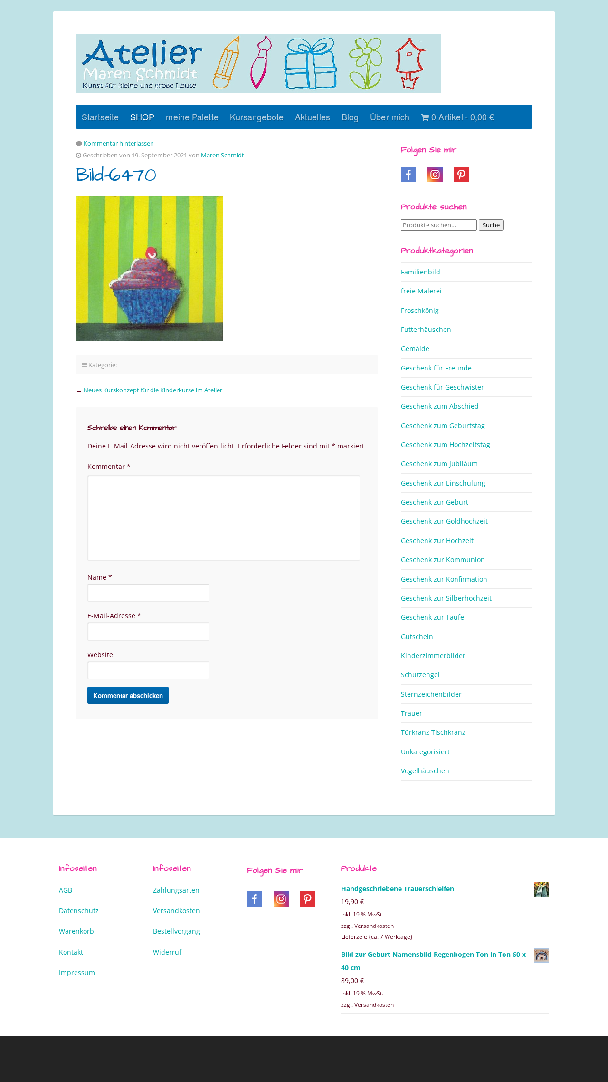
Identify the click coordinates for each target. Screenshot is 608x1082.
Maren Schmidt (222, 155)
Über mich (389, 116)
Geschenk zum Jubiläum (439, 463)
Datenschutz (79, 910)
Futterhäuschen (426, 329)
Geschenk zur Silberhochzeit (446, 598)
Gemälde (415, 348)
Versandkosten (176, 910)
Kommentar (109, 466)
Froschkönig (420, 310)
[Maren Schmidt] (258, 63)
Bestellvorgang (176, 931)
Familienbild (420, 271)
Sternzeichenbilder (431, 694)
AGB (65, 890)
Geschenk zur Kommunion (443, 559)
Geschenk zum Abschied (440, 405)
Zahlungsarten (176, 890)
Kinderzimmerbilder (433, 655)
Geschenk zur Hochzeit (437, 540)
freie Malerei (421, 290)
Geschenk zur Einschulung (443, 482)
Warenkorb (76, 931)
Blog (350, 116)
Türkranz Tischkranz (433, 732)
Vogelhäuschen (425, 770)
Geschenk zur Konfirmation (444, 579)
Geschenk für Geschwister (442, 386)
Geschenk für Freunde (436, 367)
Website (100, 654)
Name (99, 577)
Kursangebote (257, 116)
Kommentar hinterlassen (119, 143)
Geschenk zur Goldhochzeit (444, 521)
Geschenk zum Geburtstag (443, 425)
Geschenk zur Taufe (432, 617)
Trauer (411, 713)
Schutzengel (420, 674)
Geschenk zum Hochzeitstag (445, 444)
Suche (491, 225)
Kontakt (71, 951)
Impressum (77, 972)
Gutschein (417, 636)
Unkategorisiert (425, 751)
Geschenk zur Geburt (434, 502)
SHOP (142, 116)
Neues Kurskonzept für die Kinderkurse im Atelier (153, 390)
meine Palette (192, 116)
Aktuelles (312, 116)
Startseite (100, 116)
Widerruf (167, 951)
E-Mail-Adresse (114, 615)
